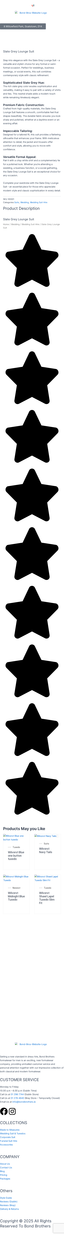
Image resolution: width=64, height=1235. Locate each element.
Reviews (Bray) (8, 1205)
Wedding (24, 202)
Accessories (6, 1144)
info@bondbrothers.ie (24, 1101)
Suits (16, 202)
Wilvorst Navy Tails (45, 850)
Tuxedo (16, 847)
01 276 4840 (17, 1098)
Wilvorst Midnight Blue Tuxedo (16, 896)
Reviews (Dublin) (8, 1201)
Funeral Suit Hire (8, 1141)
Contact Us (6, 1167)
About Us (5, 1163)
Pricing (3, 1175)
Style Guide (6, 1197)
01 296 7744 (17, 1094)
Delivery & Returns (9, 1209)
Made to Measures (10, 1129)
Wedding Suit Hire (38, 202)
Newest (16, 888)
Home (6, 224)
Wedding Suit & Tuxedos (12, 1133)
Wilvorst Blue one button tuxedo (16, 856)
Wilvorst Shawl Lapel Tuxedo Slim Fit (47, 898)
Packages (5, 1178)
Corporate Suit (7, 1137)
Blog (2, 1171)
